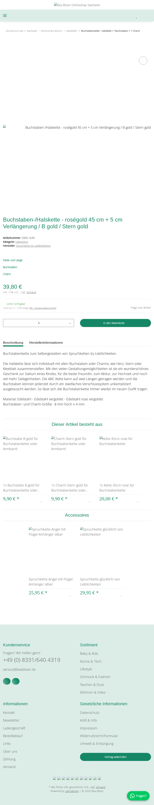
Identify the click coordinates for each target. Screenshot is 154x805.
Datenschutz (89, 712)
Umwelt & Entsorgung (96, 743)
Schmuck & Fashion (95, 676)
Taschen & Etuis (92, 684)
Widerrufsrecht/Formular (99, 736)
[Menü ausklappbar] (5, 15)
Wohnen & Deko (93, 692)
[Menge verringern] (7, 323)
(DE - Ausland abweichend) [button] (42, 308)
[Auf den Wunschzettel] (143, 60)
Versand (31, 292)
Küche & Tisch (91, 661)
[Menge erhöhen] (70, 323)
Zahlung (9, 759)
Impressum (88, 728)
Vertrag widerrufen (115, 757)
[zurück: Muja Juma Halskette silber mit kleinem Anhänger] (139, 38)
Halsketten (21, 242)
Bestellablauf (13, 736)
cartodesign (72, 791)
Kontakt (9, 712)
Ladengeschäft (14, 728)
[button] (117, 15)
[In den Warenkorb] (6, 51)
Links (7, 743)
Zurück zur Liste (14, 30)
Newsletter (11, 720)
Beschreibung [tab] (13, 342)
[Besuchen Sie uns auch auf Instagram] (16, 681)
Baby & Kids (89, 653)
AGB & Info (88, 720)
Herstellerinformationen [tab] (46, 342)
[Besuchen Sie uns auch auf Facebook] (7, 681)
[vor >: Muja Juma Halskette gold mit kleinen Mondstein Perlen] (147, 38)
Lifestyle (86, 669)
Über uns (10, 751)
